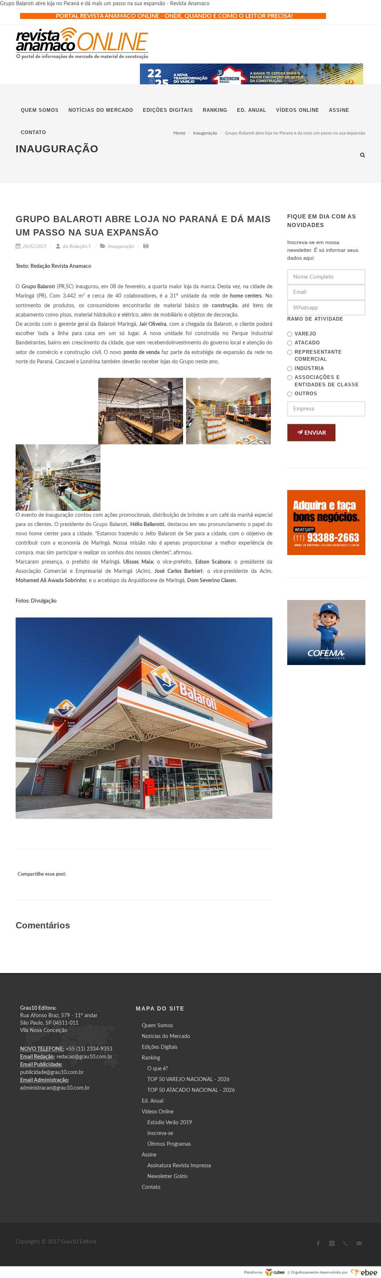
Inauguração (121, 246)
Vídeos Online (157, 1112)
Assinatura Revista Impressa (179, 1165)
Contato (151, 1187)
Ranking (151, 1058)
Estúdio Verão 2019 (169, 1122)
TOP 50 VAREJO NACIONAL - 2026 (188, 1079)
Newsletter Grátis (167, 1176)
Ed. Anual (152, 1101)
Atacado (307, 343)
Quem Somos (157, 1025)
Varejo (305, 334)
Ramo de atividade (315, 319)
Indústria (309, 368)
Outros (306, 393)
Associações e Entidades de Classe (327, 380)
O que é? (157, 1068)
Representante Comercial (318, 355)
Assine (149, 1155)
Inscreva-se (160, 1133)
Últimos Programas (169, 1144)
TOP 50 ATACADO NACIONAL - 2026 (191, 1090)
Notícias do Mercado (166, 1036)
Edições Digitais (159, 1047)
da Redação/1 (76, 246)
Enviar (314, 433)
